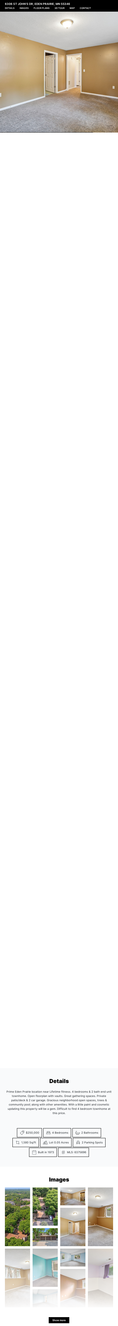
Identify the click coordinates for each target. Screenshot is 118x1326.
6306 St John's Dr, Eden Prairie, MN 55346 (37, 4)
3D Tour (60, 8)
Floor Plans (42, 8)
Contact (85, 8)
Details (10, 8)
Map (72, 8)
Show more (59, 1320)
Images (24, 8)
